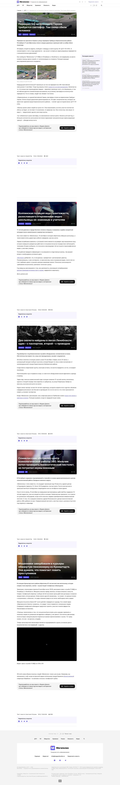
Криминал (38, 5)
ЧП (23, 5)
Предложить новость (93, 1)
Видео (54, 5)
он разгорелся (28, 772)
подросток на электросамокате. (58, 87)
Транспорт (32, 34)
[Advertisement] (46, 142)
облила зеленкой (68, 676)
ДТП (18, 5)
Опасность (46, 5)
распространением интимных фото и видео (30, 270)
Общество (29, 5)
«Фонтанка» (20, 257)
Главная (19, 10)
